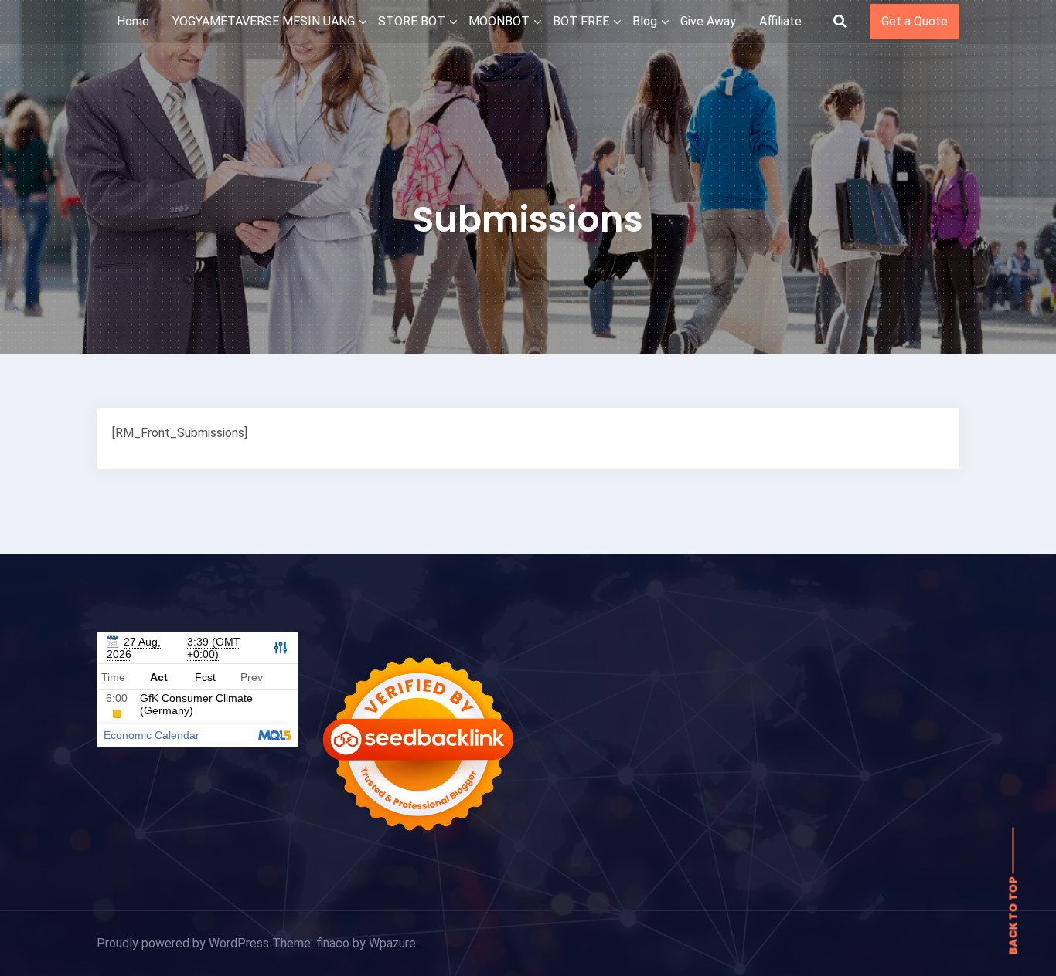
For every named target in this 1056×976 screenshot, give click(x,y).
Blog (644, 21)
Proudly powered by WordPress (184, 943)
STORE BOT (411, 21)
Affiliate (780, 21)
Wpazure (392, 943)
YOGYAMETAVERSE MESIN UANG (263, 21)
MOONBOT (499, 21)
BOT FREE (581, 21)
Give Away (708, 21)
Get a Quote (914, 21)
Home (133, 21)
